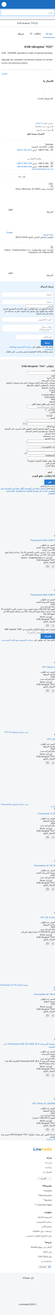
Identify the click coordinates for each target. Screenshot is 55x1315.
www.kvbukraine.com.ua (42, 169)
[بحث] (4, 12)
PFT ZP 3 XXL (48, 917)
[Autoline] (37, 4)
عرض (50, 472)
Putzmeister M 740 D (44, 865)
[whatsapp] (46, 153)
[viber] (36, 153)
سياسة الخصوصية (23, 347)
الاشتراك (47, 636)
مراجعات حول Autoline (42, 1231)
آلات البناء (51, 1139)
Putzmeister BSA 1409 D (42, 540)
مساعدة (48, 1167)
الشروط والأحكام (45, 1217)
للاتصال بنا (47, 1172)
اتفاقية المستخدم (9, 640)
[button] (4, 4)
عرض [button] (34, 150)
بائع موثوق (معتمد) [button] (45, 98)
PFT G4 (51, 739)
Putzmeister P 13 (46, 813)
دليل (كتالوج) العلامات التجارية (39, 1236)
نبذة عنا (48, 1163)
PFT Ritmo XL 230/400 (44, 1103)
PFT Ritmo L (48, 667)
